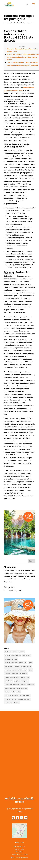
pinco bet (15, 674)
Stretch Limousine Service (13, 695)
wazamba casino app (24, 699)
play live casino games (21, 681)
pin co (25, 670)
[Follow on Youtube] (25, 817)
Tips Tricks (26, 695)
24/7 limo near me (10, 652)
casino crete (26, 655)
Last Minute (8, 666)
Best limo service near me (13, 655)
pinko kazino (8, 681)
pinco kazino (25, 677)
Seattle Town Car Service (12, 692)
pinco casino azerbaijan (12, 677)
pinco (30, 670)
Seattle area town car (27, 684)
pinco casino (23, 674)
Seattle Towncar (22, 688)
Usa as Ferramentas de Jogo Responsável (23, 54)
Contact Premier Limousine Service (16, 663)
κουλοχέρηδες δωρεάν (12, 703)
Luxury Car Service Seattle (13, 670)
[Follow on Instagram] (13, 817)
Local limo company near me (22, 666)
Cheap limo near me (11, 659)
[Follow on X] (21, 817)
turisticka (9, 23)
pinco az (7, 674)
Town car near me (10, 699)
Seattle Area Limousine (12, 684)
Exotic (30, 663)
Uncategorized (28, 23)
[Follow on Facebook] (17, 817)
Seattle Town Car (10, 688)
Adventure (21, 652)
